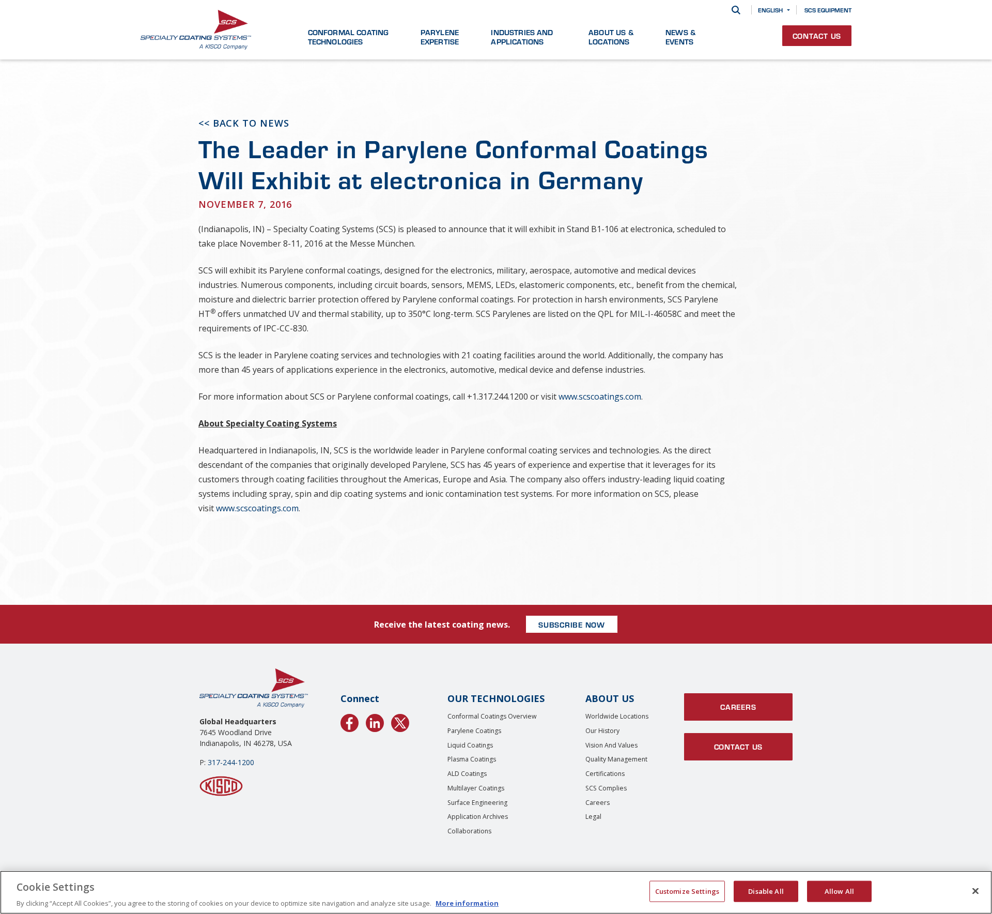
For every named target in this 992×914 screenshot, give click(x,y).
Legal (593, 816)
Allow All (839, 890)
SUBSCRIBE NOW (571, 624)
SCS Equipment (827, 10)
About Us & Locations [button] (610, 37)
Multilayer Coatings (475, 788)
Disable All (765, 890)
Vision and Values (611, 745)
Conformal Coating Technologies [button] (348, 37)
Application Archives (477, 816)
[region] (496, 892)
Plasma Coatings (471, 759)
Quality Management (616, 759)
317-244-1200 (231, 762)
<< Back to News (243, 123)
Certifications (605, 773)
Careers (597, 802)
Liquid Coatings (470, 745)
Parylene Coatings (474, 730)
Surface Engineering (477, 802)
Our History (602, 730)
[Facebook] (349, 721)
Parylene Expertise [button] (440, 37)
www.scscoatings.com (600, 396)
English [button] (770, 10)
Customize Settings (687, 890)
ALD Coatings (467, 773)
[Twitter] (400, 721)
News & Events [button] (680, 37)
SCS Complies (606, 788)
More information (467, 903)
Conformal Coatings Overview (492, 716)
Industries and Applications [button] (522, 37)
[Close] (975, 890)
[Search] (736, 10)
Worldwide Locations (616, 716)
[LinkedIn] (375, 721)
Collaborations (469, 831)
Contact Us (817, 36)
